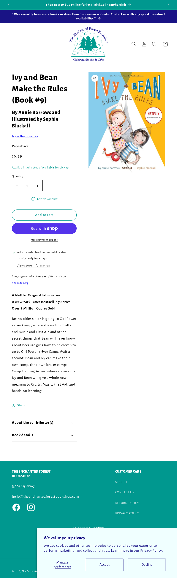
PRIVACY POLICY (127, 513)
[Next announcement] (168, 5)
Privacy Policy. (151, 551)
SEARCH (121, 482)
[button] (10, 44)
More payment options (44, 239)
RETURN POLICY (127, 503)
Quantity (17, 176)
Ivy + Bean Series (25, 136)
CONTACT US (124, 492)
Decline (146, 565)
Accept (105, 565)
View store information (33, 265)
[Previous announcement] (9, 5)
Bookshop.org (20, 282)
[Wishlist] (154, 44)
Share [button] (21, 405)
